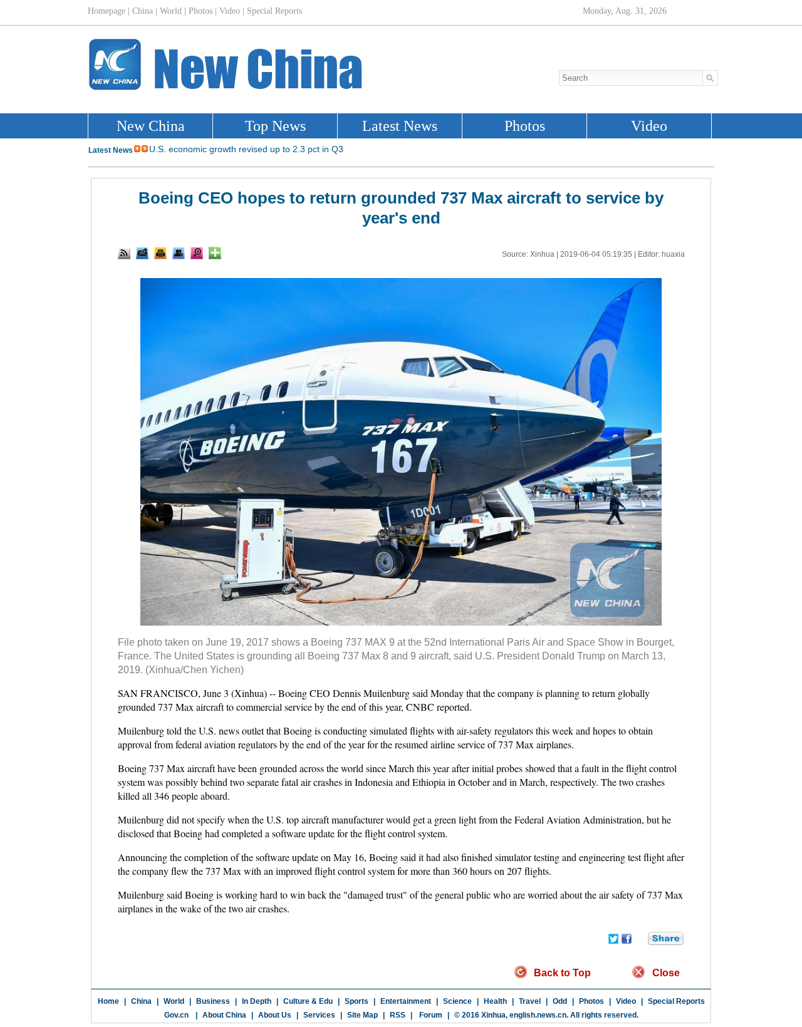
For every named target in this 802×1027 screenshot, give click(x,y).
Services (319, 1015)
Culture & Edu (308, 1001)
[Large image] (196, 253)
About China (224, 1015)
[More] (215, 253)
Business (213, 1001)
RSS (397, 1015)
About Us (274, 1015)
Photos (591, 1001)
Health (495, 1001)
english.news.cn (537, 1015)
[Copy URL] (178, 253)
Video (626, 1001)
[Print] (160, 253)
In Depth (256, 1001)
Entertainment (405, 1001)
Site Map (362, 1015)
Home (108, 1001)
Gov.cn (176, 1015)
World (174, 1001)
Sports (356, 1001)
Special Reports (676, 1001)
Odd (560, 1001)
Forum (429, 1015)
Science (457, 1001)
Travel (530, 1001)
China (141, 1001)
